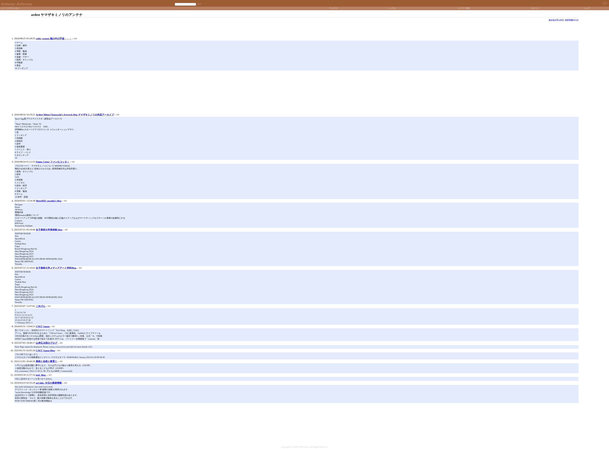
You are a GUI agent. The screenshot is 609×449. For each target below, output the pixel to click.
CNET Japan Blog (45, 350)
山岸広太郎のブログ (46, 343)
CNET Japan (42, 326)
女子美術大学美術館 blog (49, 229)
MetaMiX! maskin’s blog (48, 201)
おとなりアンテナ (556, 20)
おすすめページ (572, 20)
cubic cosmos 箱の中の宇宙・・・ (54, 38)
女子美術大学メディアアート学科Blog (56, 268)
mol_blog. (41, 375)
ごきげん (40, 306)
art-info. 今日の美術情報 (49, 383)
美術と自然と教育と (46, 361)
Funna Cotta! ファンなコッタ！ (52, 162)
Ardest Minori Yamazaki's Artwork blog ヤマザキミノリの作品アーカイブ (75, 114)
